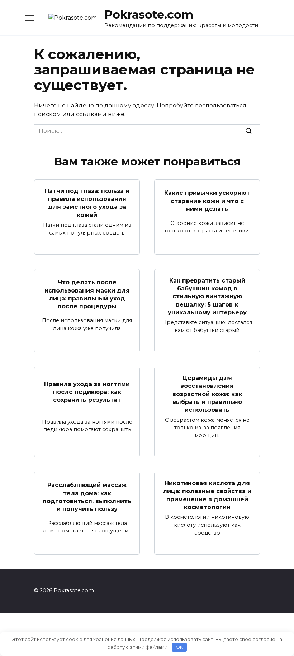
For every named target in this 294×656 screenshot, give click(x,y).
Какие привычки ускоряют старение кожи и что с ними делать (207, 200)
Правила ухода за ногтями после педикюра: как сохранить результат (87, 391)
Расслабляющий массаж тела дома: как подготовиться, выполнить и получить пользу (87, 497)
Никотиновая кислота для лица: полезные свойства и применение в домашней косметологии (207, 494)
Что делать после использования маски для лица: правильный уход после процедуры (87, 294)
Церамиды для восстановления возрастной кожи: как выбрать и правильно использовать (207, 394)
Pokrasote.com (148, 14)
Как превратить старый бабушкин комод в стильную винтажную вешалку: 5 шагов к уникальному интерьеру (207, 296)
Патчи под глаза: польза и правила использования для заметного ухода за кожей (87, 202)
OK (179, 647)
